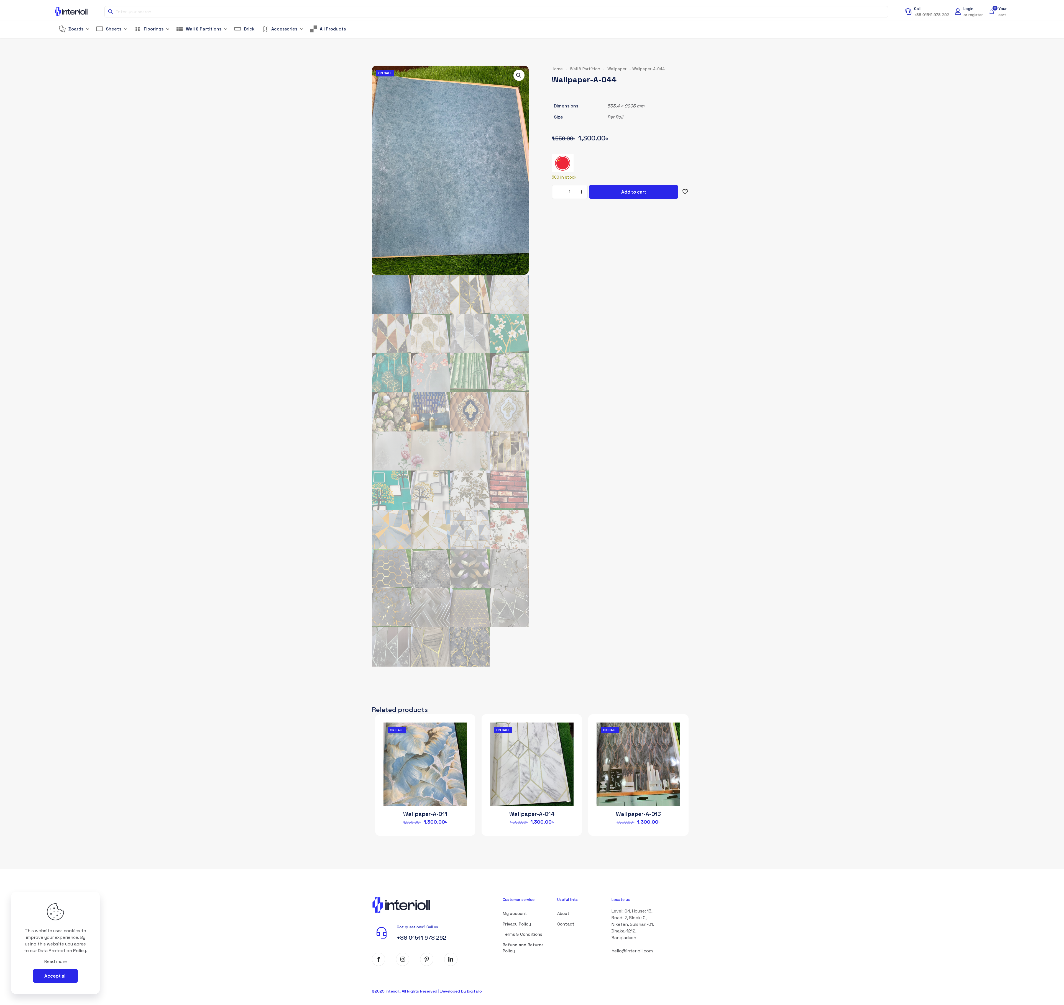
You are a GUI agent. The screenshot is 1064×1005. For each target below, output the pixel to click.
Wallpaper (616, 68)
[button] (519, 75)
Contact (565, 924)
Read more (55, 961)
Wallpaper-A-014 (531, 814)
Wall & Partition (585, 68)
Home (557, 68)
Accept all (55, 976)
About (563, 913)
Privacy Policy (517, 924)
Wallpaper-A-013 (638, 814)
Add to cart (633, 192)
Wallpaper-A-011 (425, 814)
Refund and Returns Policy (523, 948)
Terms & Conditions (522, 934)
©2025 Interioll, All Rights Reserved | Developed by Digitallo (427, 991)
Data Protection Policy (62, 950)
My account (515, 913)
